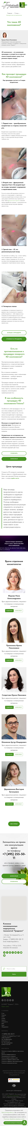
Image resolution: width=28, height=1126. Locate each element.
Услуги (3, 1016)
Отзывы (3, 1018)
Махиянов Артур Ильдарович (14, 742)
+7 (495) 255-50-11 (8, 1034)
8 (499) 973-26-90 (6, 1044)
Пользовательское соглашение (9, 1056)
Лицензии (4, 1015)
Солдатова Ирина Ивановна (14, 695)
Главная (9, 13)
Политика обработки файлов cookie (10, 1058)
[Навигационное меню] (26, 5)
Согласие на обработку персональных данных (12, 1061)
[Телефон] (13, 952)
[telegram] (4, 952)
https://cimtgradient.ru (8, 1112)
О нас (3, 1013)
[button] (14, 459)
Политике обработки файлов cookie (14, 1119)
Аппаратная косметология (14, 15)
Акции (3, 1025)
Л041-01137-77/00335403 (13, 1095)
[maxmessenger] (10, 952)
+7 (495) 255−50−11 (16, 939)
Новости (3, 1020)
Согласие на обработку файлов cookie (10, 1059)
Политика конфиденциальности (9, 1054)
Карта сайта (5, 1006)
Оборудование (5, 1026)
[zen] (4, 955)
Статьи (16, 13)
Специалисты (5, 1021)
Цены (3, 1023)
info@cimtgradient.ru (6, 1037)
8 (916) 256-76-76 (6, 1041)
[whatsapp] (21, 952)
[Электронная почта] (15, 952)
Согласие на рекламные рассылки (9, 1063)
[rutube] (18, 952)
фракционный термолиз (14, 200)
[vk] (7, 952)
